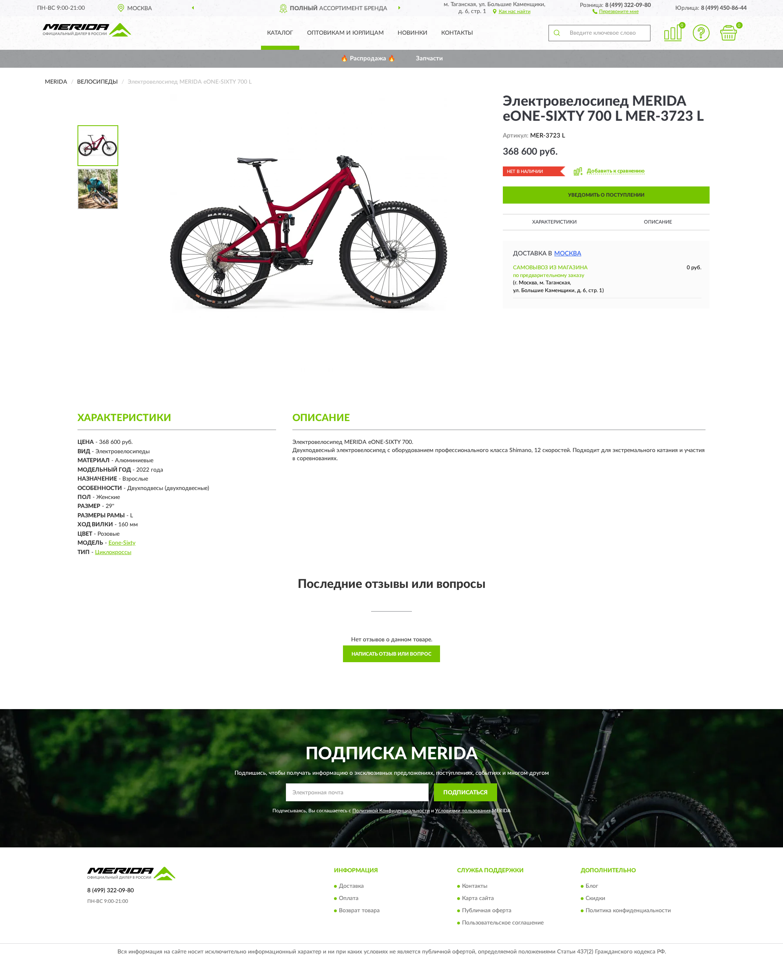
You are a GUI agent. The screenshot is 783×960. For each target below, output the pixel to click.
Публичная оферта (486, 910)
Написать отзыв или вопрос (391, 654)
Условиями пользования (463, 810)
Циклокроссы (113, 552)
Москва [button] (567, 254)
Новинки (412, 33)
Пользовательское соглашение (503, 923)
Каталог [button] (280, 33)
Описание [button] (658, 221)
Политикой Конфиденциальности (391, 810)
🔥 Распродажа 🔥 (368, 58)
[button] (616, 11)
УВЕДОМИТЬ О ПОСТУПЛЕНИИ (606, 195)
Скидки (595, 898)
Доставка (351, 886)
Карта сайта (478, 898)
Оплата (348, 898)
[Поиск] (557, 33)
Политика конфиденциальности (628, 910)
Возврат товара (359, 910)
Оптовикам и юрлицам (345, 33)
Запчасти (429, 58)
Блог (592, 886)
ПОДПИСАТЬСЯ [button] (465, 793)
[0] (729, 32)
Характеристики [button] (554, 221)
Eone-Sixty (121, 543)
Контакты (457, 33)
